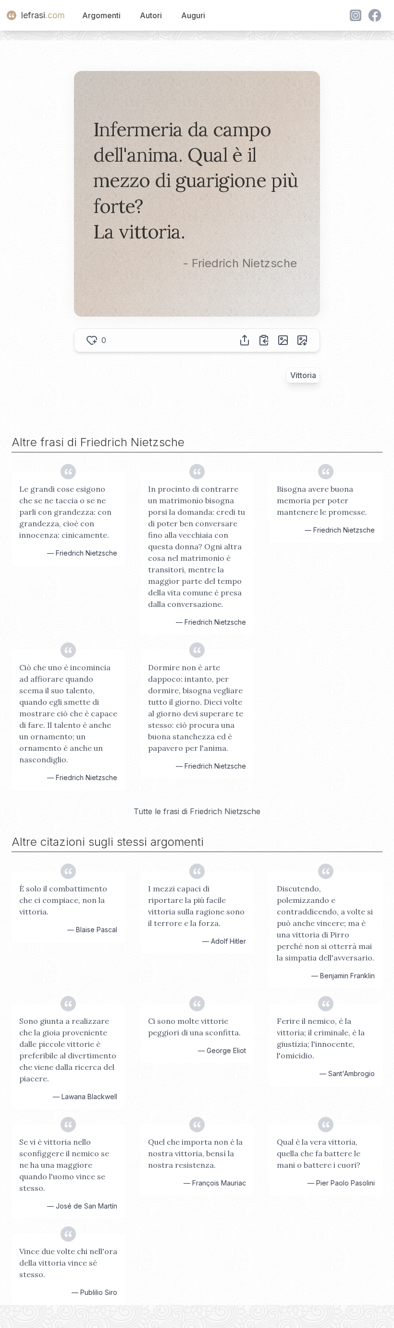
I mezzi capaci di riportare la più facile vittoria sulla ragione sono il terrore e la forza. (196, 906)
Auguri (193, 15)
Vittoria (303, 375)
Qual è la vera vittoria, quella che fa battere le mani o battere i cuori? (318, 1153)
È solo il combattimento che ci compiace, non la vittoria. (63, 900)
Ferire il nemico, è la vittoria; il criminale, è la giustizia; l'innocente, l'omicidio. (321, 1038)
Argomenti (101, 15)
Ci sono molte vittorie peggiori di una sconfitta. (194, 1026)
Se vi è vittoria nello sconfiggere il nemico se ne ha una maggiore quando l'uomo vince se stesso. (64, 1165)
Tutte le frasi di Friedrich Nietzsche (197, 811)
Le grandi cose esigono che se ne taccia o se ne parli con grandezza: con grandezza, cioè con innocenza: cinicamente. (65, 512)
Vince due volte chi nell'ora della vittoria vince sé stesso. (68, 1262)
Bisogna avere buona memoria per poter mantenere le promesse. (322, 500)
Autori (151, 15)
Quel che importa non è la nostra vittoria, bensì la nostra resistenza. (195, 1153)
